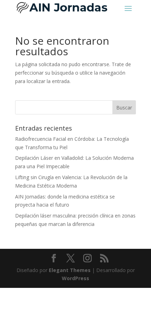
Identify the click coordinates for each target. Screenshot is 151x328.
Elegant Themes (70, 270)
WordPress (75, 278)
